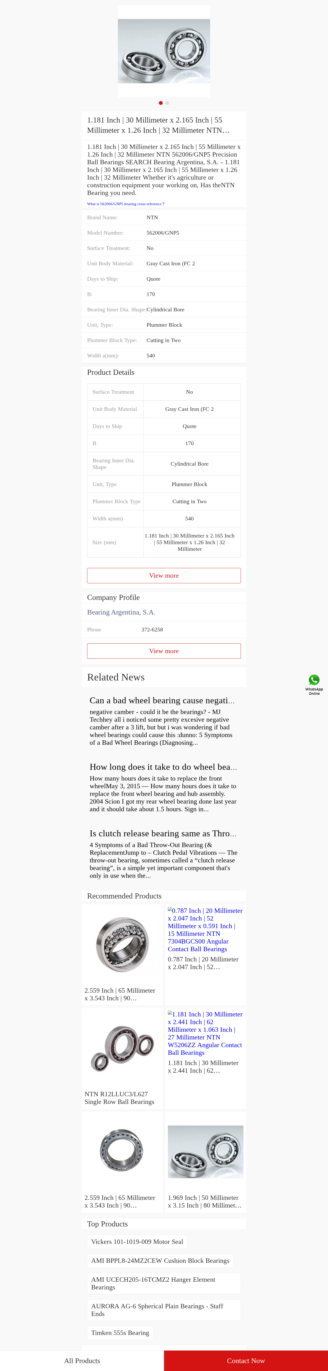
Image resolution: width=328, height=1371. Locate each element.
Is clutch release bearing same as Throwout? (171, 833)
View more (164, 575)
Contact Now (246, 1361)
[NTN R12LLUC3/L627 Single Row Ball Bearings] (122, 1086)
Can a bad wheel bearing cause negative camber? (180, 700)
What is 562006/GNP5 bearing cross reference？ (126, 204)
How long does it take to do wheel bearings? (171, 767)
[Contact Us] (314, 685)
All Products (82, 1361)
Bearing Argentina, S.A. (121, 612)
